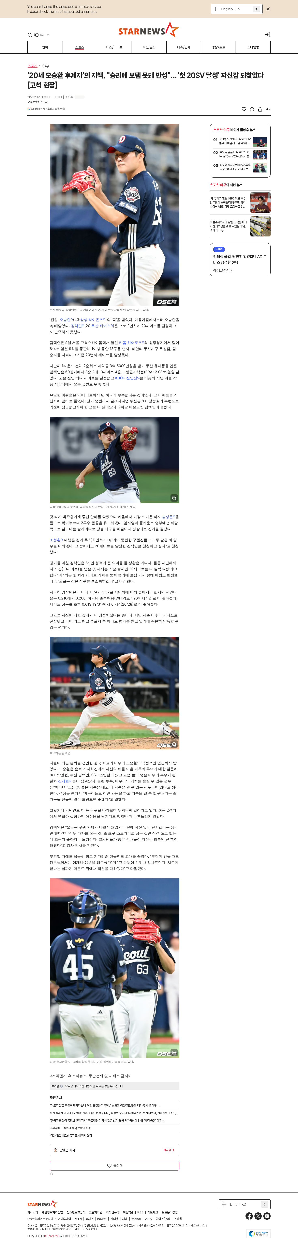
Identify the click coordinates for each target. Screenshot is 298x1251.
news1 (102, 1219)
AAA (148, 1219)
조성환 (55, 540)
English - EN (230, 9)
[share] (260, 109)
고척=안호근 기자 (37, 102)
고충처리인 (95, 1212)
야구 (45, 66)
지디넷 (114, 1219)
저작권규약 (112, 1212)
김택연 (76, 326)
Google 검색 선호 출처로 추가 (46, 108)
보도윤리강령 (170, 1212)
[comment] (252, 109)
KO (42, 35)
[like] (243, 109)
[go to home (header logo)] (149, 29)
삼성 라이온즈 (91, 320)
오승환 (65, 320)
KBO (119, 378)
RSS (140, 1212)
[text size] (268, 109)
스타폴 (178, 1219)
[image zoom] (174, 301)
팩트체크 (152, 1212)
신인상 (131, 378)
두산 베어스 (100, 326)
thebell (136, 1219)
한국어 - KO (237, 1204)
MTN (78, 1219)
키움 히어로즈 (130, 342)
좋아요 (117, 1166)
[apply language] (256, 9)
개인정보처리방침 (52, 1212)
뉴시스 (89, 1219)
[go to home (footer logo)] (42, 1203)
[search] (29, 35)
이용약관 (128, 1212)
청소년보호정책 (76, 1212)
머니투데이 (64, 1219)
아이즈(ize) (163, 1219)
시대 (125, 1219)
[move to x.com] (258, 1216)
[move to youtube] (267, 1216)
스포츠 (32, 66)
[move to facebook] (249, 1216)
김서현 (63, 781)
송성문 (167, 517)
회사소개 (32, 1212)
